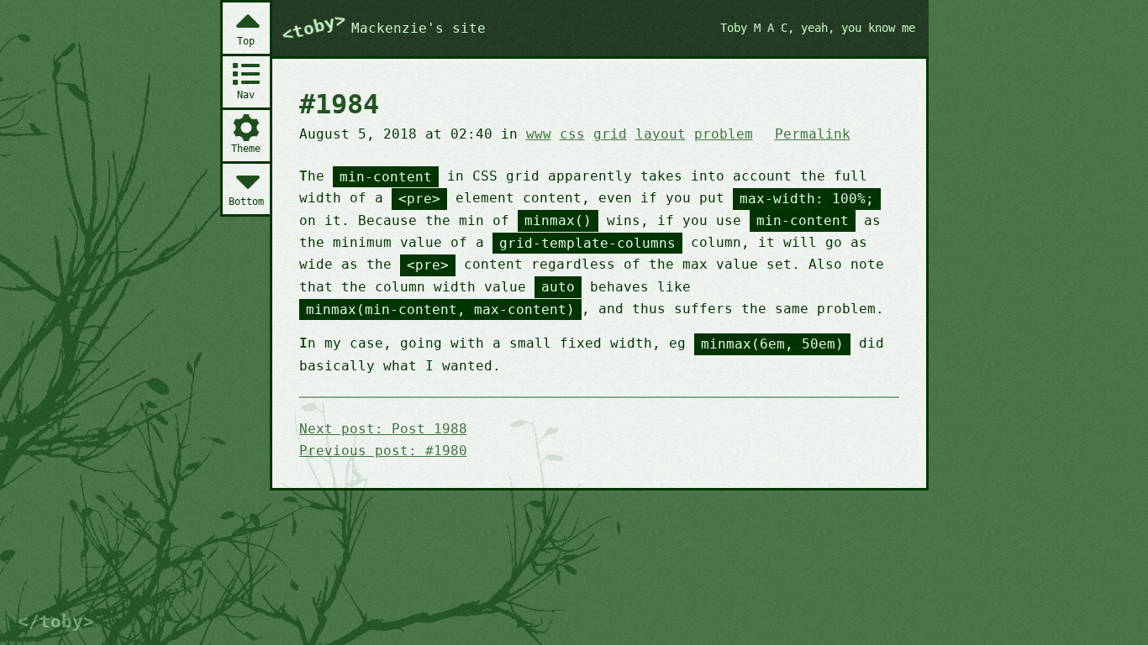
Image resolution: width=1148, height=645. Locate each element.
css (572, 134)
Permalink (812, 134)
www (538, 134)
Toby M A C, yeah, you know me (817, 27)
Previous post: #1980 (383, 451)
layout (660, 134)
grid (610, 134)
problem (723, 134)
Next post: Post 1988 (383, 429)
